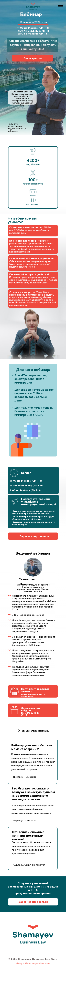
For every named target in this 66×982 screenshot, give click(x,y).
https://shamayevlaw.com (33, 963)
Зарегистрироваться (34, 536)
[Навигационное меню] (60, 7)
